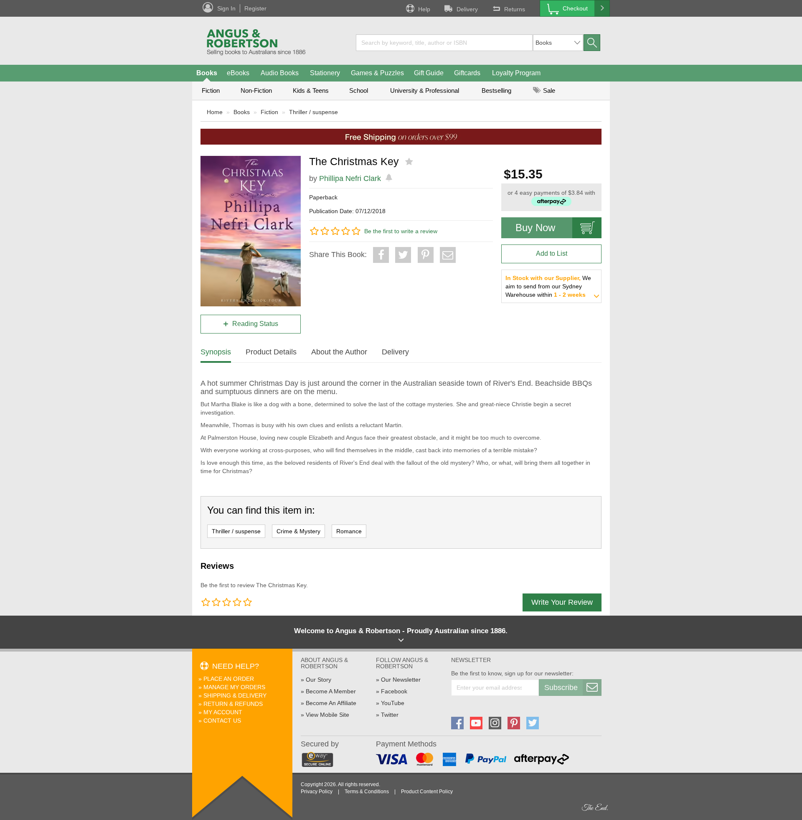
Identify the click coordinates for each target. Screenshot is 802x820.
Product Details (271, 352)
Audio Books (280, 72)
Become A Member (331, 691)
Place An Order (228, 678)
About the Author (339, 352)
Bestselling (496, 90)
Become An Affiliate (331, 703)
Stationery (325, 72)
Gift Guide (429, 72)
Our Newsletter (401, 679)
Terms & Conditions (367, 792)
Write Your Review (562, 602)
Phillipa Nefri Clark (350, 178)
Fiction (211, 90)
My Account (222, 712)
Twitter (389, 714)
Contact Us (222, 720)
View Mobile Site (327, 714)
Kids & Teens (311, 90)
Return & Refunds (233, 703)
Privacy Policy (316, 792)
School (358, 90)
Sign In (226, 8)
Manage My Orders (234, 687)
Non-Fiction (256, 90)
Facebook (394, 691)
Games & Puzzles (377, 72)
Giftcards (467, 72)
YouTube (392, 703)
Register (255, 8)
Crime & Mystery (298, 531)
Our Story (318, 679)
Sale (548, 90)
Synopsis (215, 352)
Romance (349, 531)
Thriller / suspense (313, 112)
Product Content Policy (427, 792)
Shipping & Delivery (234, 695)
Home (215, 112)
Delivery (467, 9)
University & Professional (424, 90)
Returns (514, 9)
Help (424, 9)
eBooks (238, 72)
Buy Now (535, 227)
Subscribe (561, 687)
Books (206, 72)
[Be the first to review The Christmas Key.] (410, 161)
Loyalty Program (516, 72)
